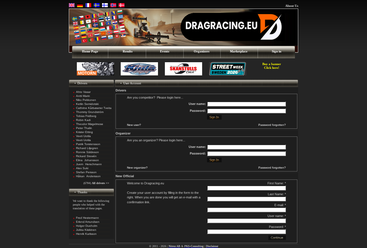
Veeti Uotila (83, 136)
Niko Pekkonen (86, 99)
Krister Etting (84, 132)
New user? (134, 124)
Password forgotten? (272, 124)
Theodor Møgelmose (89, 124)
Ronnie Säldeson (87, 152)
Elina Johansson (87, 160)
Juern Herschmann (89, 164)
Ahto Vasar (83, 91)
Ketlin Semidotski (87, 104)
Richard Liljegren (87, 148)
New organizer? (137, 167)
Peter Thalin (84, 128)
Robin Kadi (83, 120)
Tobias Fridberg (86, 116)
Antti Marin (83, 95)
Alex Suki (82, 168)
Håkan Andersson (88, 176)
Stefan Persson (86, 172)
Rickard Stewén (86, 156)
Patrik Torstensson (88, 144)
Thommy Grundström (90, 112)
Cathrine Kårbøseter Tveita (94, 108)
